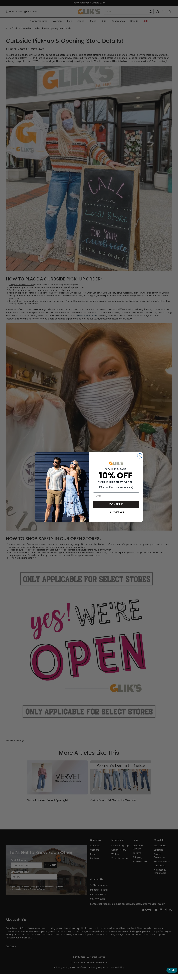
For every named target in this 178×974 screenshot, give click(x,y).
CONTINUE (116, 504)
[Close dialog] (139, 455)
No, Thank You (116, 511)
